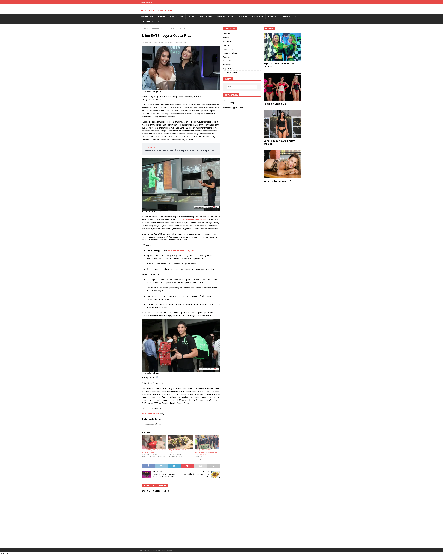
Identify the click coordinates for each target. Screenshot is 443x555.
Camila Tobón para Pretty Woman (279, 142)
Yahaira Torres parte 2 (277, 181)
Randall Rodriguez (167, 42)
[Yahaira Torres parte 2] (282, 164)
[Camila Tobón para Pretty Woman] (282, 124)
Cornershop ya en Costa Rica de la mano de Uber (154, 451)
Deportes (243, 17)
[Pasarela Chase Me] (282, 87)
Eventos (191, 17)
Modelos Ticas (176, 17)
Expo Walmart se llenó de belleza (279, 65)
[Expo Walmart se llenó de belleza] (282, 47)
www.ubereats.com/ (151, 413)
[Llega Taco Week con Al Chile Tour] (180, 442)
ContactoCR (147, 17)
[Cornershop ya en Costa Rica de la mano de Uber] (154, 442)
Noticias (161, 17)
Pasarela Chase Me (275, 103)
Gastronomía (206, 17)
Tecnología (273, 17)
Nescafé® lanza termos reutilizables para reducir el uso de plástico (179, 150)
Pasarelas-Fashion (225, 17)
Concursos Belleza (150, 22)
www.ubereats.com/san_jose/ (194, 219)
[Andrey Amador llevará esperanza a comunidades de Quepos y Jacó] (207, 442)
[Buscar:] (242, 87)
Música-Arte (257, 17)
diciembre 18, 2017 (151, 42)
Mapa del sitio (289, 17)
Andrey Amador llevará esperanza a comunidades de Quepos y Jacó (206, 452)
